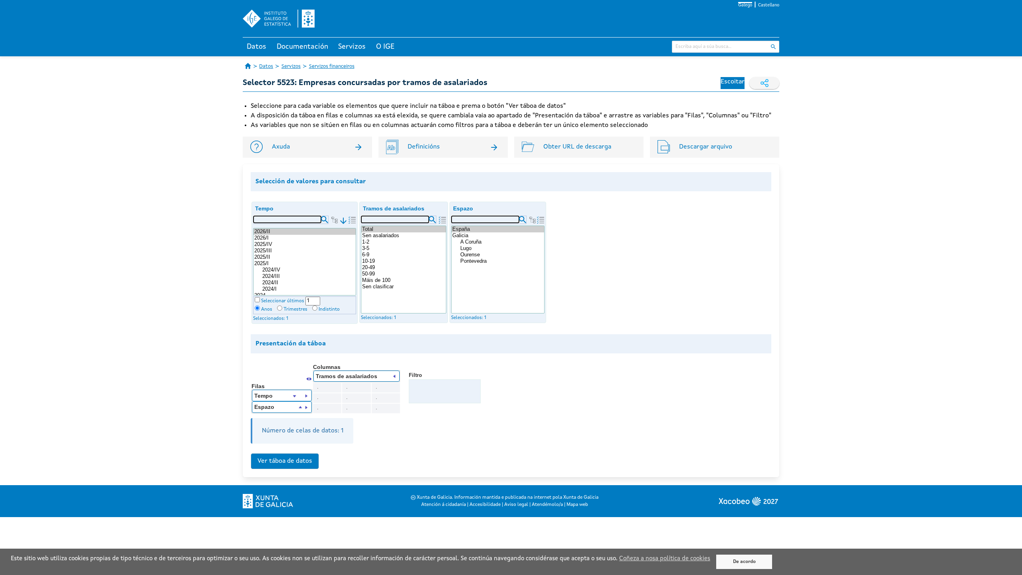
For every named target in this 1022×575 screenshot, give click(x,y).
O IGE (385, 46)
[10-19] (403, 261)
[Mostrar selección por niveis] (335, 220)
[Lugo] (502, 248)
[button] (324, 219)
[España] (498, 229)
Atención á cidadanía (443, 504)
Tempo (264, 208)
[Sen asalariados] (403, 235)
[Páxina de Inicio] (248, 66)
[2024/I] (308, 289)
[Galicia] (498, 235)
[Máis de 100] (403, 280)
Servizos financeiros (332, 66)
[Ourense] (502, 255)
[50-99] (403, 274)
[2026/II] (305, 231)
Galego (745, 5)
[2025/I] (305, 263)
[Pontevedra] (502, 261)
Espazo (463, 208)
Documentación (302, 46)
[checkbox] (257, 299)
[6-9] (403, 255)
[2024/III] (308, 276)
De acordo (744, 561)
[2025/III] (305, 251)
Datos (256, 46)
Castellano (768, 5)
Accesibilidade (485, 504)
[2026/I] (305, 238)
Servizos (352, 46)
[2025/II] (305, 257)
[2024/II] (308, 283)
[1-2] (403, 242)
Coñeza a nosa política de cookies (664, 559)
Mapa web (577, 504)
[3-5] (403, 248)
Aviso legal (516, 504)
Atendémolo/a (547, 504)
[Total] (403, 229)
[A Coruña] (502, 242)
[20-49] (403, 267)
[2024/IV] (308, 270)
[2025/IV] (305, 244)
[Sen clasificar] (403, 287)
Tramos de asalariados (393, 208)
